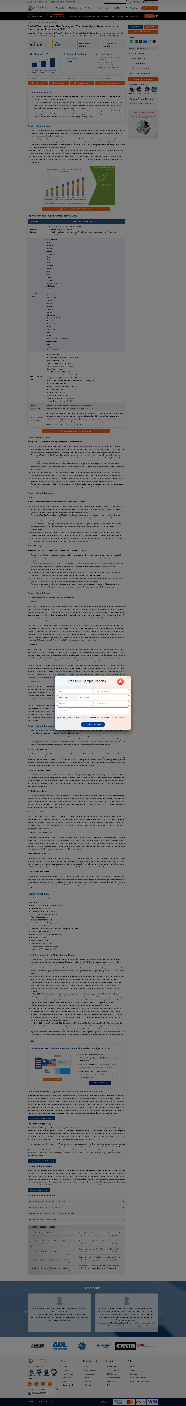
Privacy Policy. (114, 717)
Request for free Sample (93, 724)
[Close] (128, 678)
